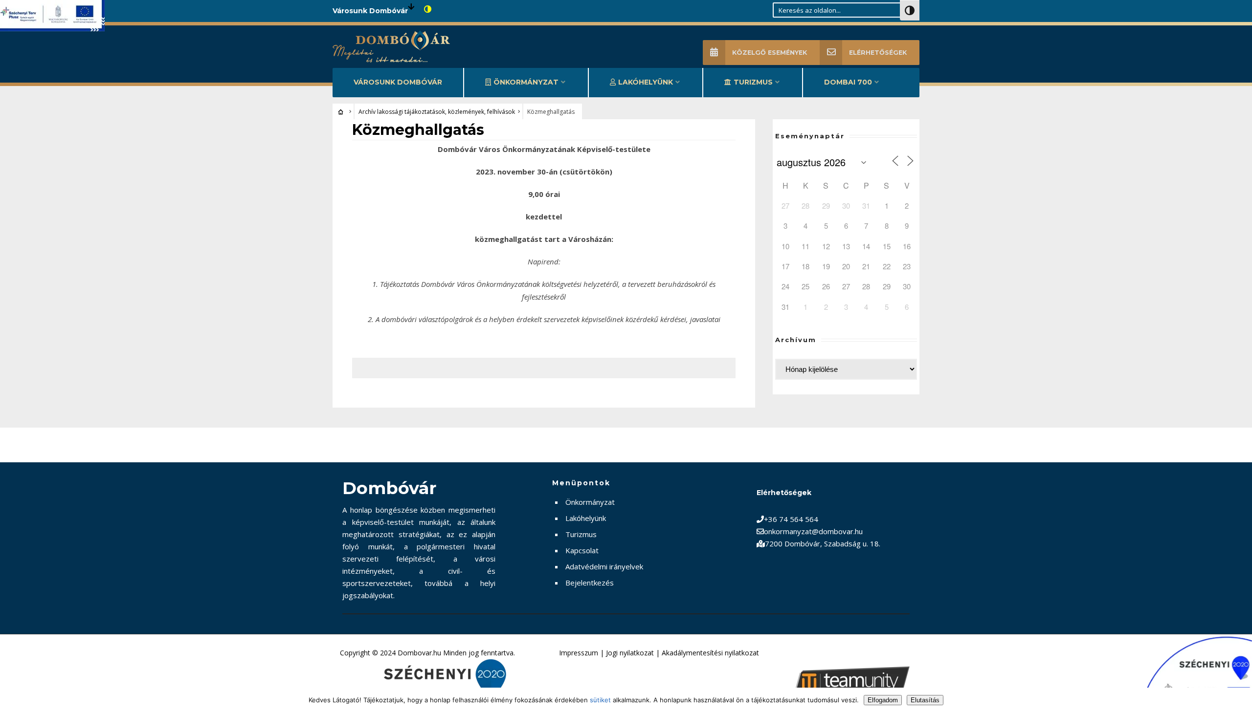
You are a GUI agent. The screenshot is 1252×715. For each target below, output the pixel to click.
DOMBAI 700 (848, 82)
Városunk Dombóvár (398, 82)
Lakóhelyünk (645, 82)
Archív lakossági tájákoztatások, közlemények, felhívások (436, 112)
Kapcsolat (582, 550)
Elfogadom (883, 700)
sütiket (600, 700)
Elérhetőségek (878, 52)
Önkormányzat (526, 82)
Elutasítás (925, 700)
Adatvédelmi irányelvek (604, 566)
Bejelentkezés (589, 582)
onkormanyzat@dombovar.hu (813, 531)
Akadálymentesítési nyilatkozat (710, 652)
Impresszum (578, 652)
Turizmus (753, 82)
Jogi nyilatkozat (630, 652)
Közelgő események (769, 52)
